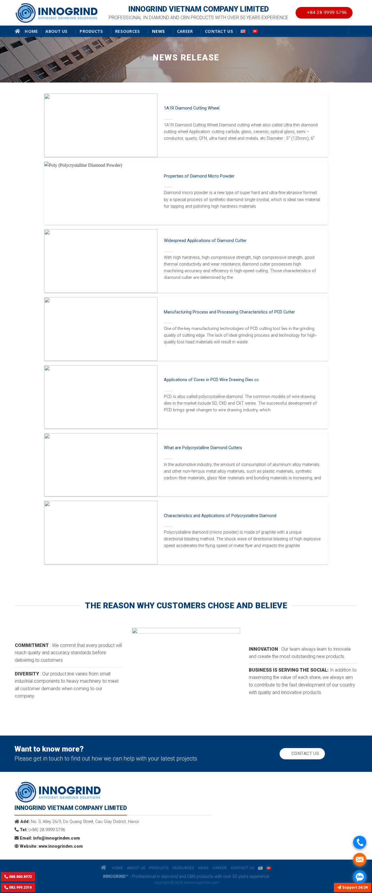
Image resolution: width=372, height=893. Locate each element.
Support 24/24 (354, 887)
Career (185, 31)
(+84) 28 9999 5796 (46, 829)
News (158, 31)
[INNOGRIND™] (57, 13)
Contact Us (219, 31)
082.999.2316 (20, 887)
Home (31, 31)
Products (91, 31)
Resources (127, 31)
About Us (56, 31)
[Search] (355, 31)
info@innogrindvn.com (56, 838)
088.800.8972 (20, 876)
